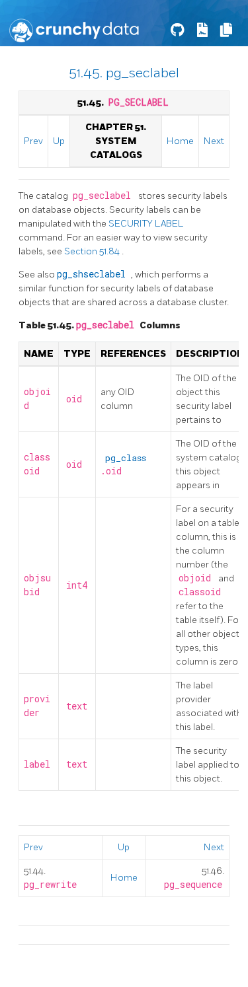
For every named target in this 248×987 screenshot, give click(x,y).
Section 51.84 (93, 251)
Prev (33, 141)
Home (180, 141)
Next (214, 141)
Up (59, 141)
